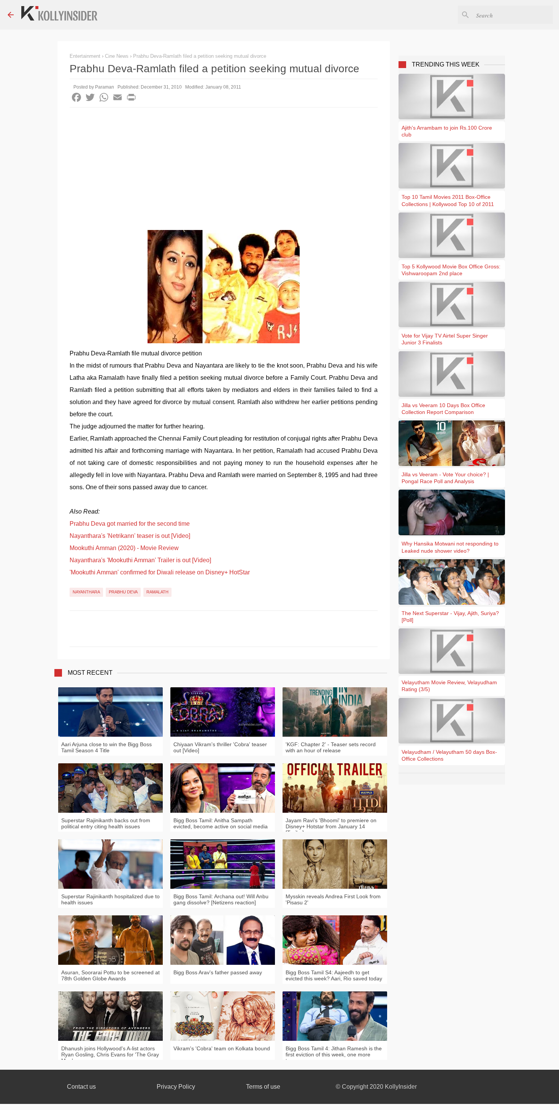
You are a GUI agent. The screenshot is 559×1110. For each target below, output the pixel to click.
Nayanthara (86, 592)
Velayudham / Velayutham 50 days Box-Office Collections (449, 755)
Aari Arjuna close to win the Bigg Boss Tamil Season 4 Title (106, 747)
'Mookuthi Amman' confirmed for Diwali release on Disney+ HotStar (160, 572)
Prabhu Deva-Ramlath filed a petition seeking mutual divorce (199, 56)
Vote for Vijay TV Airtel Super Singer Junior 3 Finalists (445, 339)
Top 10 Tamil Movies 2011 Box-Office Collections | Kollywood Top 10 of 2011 (448, 200)
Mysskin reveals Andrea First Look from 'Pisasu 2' (333, 899)
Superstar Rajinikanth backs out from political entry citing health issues (105, 823)
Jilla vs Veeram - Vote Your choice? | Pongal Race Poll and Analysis (445, 477)
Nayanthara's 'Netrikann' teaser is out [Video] (130, 536)
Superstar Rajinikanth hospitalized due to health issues (110, 899)
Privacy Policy (176, 1086)
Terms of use (263, 1086)
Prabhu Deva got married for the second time (130, 523)
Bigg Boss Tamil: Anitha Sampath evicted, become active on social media (220, 823)
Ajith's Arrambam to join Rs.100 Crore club (447, 131)
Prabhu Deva (123, 592)
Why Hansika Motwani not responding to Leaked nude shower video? (450, 547)
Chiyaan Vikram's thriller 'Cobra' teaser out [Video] (220, 747)
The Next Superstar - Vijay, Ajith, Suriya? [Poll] (450, 616)
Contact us (81, 1086)
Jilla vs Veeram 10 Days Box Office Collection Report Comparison (443, 408)
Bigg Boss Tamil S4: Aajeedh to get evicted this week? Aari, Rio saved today (334, 975)
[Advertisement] (224, 164)
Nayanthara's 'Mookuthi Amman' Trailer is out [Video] (140, 560)
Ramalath (157, 592)
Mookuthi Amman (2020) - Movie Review (124, 548)
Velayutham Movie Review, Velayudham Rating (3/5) (449, 685)
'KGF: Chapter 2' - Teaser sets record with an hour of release (331, 747)
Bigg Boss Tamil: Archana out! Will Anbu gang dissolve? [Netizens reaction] (220, 899)
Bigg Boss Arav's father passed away (217, 972)
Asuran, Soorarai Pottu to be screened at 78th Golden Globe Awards (110, 975)
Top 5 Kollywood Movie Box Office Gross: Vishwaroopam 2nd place (451, 269)
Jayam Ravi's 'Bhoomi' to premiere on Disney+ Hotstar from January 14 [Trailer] (331, 826)
